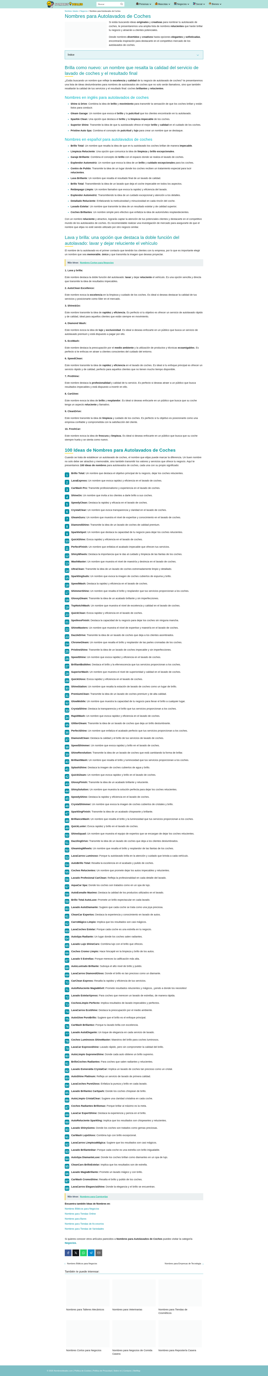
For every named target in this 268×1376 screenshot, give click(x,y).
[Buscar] (121, 4)
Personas (144, 4)
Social (199, 4)
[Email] (98, 1253)
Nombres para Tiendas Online (80, 1213)
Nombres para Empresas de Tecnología (183, 1263)
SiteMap (136, 1371)
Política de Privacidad (102, 1371)
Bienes (215, 4)
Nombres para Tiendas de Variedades (84, 1228)
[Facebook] (68, 1253)
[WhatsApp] (83, 1253)
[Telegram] (91, 1253)
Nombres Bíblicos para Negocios (82, 1208)
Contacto (127, 1371)
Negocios (182, 4)
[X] (75, 1253)
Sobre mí (118, 1371)
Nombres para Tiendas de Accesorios (84, 1223)
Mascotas (163, 4)
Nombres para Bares (75, 1218)
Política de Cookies (82, 1371)
